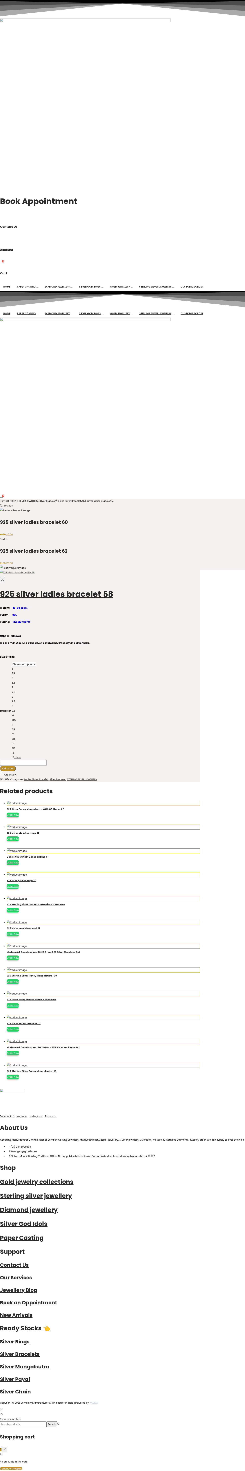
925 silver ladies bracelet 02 (23, 1023)
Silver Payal (15, 1379)
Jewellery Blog (18, 1290)
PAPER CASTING (26, 286)
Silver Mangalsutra (25, 1366)
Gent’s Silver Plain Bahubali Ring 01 (27, 856)
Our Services (16, 1277)
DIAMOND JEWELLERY (57, 286)
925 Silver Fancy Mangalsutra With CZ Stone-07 (35, 809)
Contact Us (14, 1265)
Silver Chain (15, 1391)
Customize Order (192, 286)
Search (52, 1424)
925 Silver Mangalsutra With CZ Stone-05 (31, 999)
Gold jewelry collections (37, 1182)
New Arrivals (16, 1315)
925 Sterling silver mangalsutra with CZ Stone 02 (36, 904)
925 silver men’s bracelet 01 (23, 928)
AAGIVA (94, 1402)
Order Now (13, 815)
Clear (18, 757)
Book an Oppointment (28, 1302)
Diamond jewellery (29, 1210)
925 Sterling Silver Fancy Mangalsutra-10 (31, 1071)
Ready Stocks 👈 (25, 1328)
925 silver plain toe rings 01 (23, 833)
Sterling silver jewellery (36, 1196)
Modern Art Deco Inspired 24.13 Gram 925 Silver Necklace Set (43, 1047)
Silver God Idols (24, 1224)
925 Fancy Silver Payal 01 (21, 880)
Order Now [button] (10, 774)
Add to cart (7, 768)
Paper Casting (22, 1238)
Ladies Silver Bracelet (69, 501)
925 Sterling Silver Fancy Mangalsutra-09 (32, 975)
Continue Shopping (11, 1468)
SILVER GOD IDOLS (90, 286)
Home (6, 286)
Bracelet (5, 710)
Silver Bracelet (48, 501)
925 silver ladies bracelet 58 (56, 594)
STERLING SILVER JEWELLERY (155, 286)
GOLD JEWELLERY (120, 286)
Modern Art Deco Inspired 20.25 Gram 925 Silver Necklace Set (43, 952)
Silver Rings (15, 1341)
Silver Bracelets (20, 1354)
